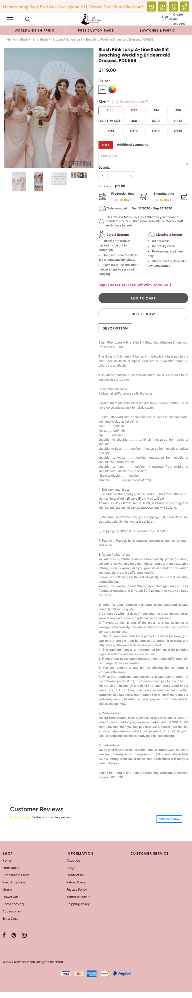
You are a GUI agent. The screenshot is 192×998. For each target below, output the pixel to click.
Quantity (104, 167)
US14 (110, 131)
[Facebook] (4, 935)
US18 (156, 131)
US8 (134, 121)
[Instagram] (24, 935)
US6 (178, 110)
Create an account (179, 19)
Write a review (169, 819)
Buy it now (143, 314)
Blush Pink (27, 39)
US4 (156, 110)
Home (11, 39)
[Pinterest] (14, 935)
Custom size (110, 121)
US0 (110, 110)
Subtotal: (105, 186)
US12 (178, 121)
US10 (156, 121)
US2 (134, 110)
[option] (34, 30)
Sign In (165, 19)
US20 (178, 131)
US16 (134, 131)
